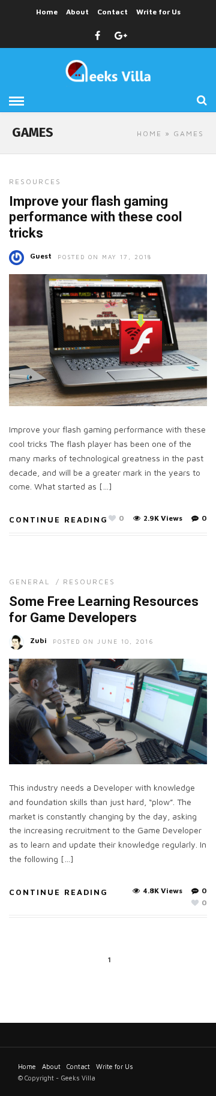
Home (47, 11)
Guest (41, 255)
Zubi (38, 640)
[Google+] (121, 36)
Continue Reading (58, 519)
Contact (112, 11)
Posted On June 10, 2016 (103, 641)
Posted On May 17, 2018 (105, 256)
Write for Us (158, 11)
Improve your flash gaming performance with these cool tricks (95, 217)
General (29, 581)
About (77, 11)
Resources (35, 181)
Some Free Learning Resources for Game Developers (104, 609)
